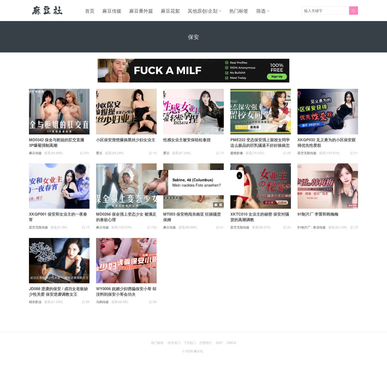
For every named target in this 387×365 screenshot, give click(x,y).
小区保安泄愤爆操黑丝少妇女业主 (125, 140)
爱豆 (99, 152)
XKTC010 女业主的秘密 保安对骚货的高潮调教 (259, 216)
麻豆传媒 (111, 10)
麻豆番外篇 (141, 10)
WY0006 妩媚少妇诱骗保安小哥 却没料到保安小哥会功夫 (126, 291)
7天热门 (190, 342)
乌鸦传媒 (102, 301)
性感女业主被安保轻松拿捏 (187, 140)
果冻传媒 (319, 227)
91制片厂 (304, 227)
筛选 (261, 10)
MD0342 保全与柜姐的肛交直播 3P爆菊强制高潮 (56, 142)
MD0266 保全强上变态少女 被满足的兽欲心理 (126, 216)
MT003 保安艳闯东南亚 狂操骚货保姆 (192, 216)
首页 (90, 10)
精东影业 (35, 301)
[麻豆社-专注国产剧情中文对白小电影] (48, 10)
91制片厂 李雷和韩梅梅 (317, 214)
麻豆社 (198, 351)
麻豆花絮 (170, 10)
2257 (219, 342)
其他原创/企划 (202, 10)
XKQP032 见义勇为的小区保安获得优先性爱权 (326, 142)
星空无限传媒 (306, 152)
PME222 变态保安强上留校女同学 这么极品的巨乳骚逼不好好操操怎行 (260, 145)
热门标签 (238, 10)
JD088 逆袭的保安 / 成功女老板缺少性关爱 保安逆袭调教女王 (58, 291)
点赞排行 (205, 342)
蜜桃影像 (236, 152)
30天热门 (174, 342)
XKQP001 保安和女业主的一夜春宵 (58, 216)
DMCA (231, 342)
